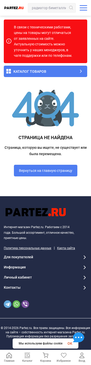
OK (69, 343)
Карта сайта (66, 248)
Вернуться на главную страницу (45, 171)
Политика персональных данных (27, 248)
